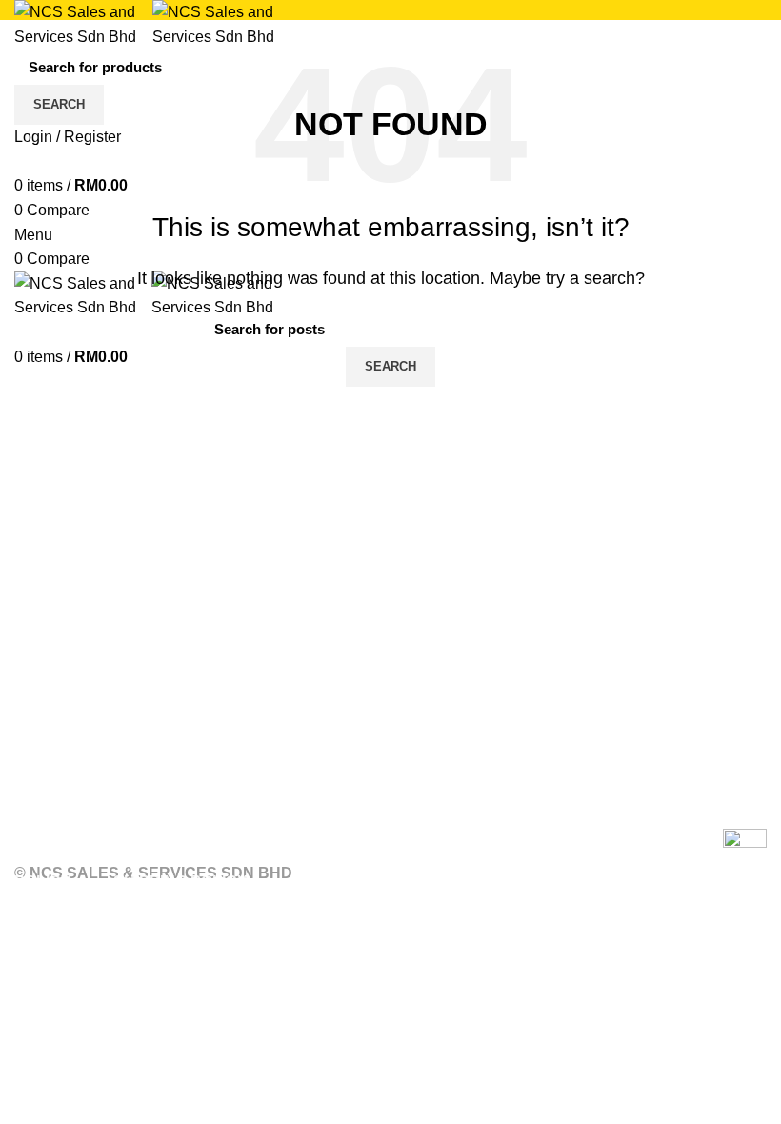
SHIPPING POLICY (180, 881)
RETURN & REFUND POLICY (120, 857)
